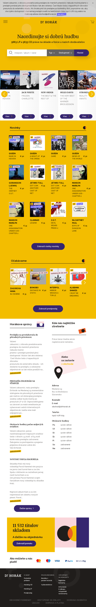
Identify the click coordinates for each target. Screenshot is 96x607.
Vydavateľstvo (46, 585)
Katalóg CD (28, 585)
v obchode (67, 364)
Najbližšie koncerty (62, 582)
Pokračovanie (15, 373)
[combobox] (27, 52)
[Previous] (4, 94)
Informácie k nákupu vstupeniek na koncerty (63, 590)
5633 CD (27, 42)
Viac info (61, 14)
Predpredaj (28, 593)
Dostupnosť (64, 53)
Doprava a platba (55, 603)
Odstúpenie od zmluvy (49, 600)
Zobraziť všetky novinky (48, 246)
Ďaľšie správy (26, 508)
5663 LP (15, 42)
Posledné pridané (27, 579)
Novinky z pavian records (46, 579)
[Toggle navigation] (5, 21)
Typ (51, 53)
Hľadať (80, 53)
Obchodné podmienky (20, 600)
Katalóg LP (28, 589)
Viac (7, 116)
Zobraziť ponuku (24, 543)
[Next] (91, 94)
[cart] (92, 22)
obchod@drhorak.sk (61, 407)
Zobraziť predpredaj (48, 309)
